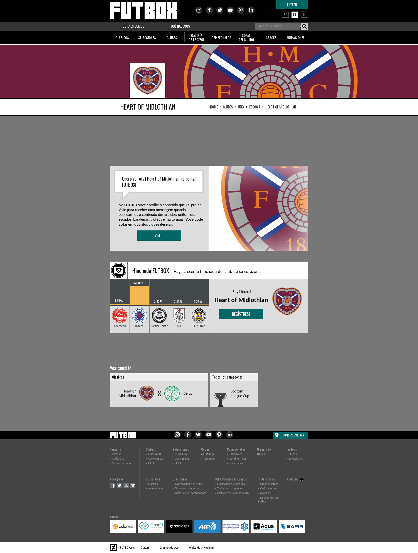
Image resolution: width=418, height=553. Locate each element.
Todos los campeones (188, 488)
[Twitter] (221, 13)
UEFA (241, 107)
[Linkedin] (252, 13)
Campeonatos (236, 449)
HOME (214, 107)
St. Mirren (199, 326)
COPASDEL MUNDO (246, 37)
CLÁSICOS (122, 37)
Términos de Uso (168, 548)
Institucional (267, 479)
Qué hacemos (268, 488)
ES (294, 14)
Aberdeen (120, 326)
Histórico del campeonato (190, 493)
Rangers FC (139, 326)
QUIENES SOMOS (133, 26)
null (179, 326)
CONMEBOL (155, 458)
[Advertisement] (209, 141)
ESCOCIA (254, 107)
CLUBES (172, 37)
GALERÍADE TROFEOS (197, 37)
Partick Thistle (159, 326)
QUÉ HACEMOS (180, 26)
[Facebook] (211, 13)
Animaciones (156, 488)
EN (304, 14)
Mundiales (235, 454)
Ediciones (209, 459)
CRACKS (271, 37)
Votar (159, 235)
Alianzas (265, 493)
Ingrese (116, 454)
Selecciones (180, 449)
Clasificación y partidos (188, 484)
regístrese (241, 314)
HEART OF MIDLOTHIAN (281, 107)
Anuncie (292, 479)
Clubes (228, 107)
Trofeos (291, 449)
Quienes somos (269, 484)
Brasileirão (180, 479)
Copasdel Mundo (208, 451)
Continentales (237, 458)
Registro (115, 449)
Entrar (292, 4)
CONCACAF (155, 454)
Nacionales (236, 463)
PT (285, 14)
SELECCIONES (147, 37)
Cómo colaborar (121, 463)
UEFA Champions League (231, 479)
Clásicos (153, 484)
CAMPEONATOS (221, 37)
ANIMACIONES (296, 37)
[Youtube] (231, 13)
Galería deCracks (264, 451)
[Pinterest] (242, 13)
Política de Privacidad (201, 548)
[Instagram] (200, 13)
